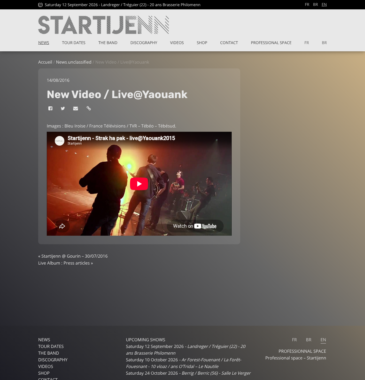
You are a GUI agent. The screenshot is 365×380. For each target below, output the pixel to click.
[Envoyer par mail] (76, 108)
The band (107, 42)
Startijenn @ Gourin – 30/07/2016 (74, 256)
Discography (143, 42)
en (324, 4)
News (43, 42)
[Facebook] (51, 108)
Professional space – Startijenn (295, 358)
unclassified (79, 62)
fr (307, 4)
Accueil (45, 62)
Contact (229, 42)
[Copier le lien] (89, 108)
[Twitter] (63, 108)
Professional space (271, 42)
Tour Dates (73, 42)
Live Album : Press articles (64, 263)
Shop (202, 42)
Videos (177, 42)
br (315, 4)
